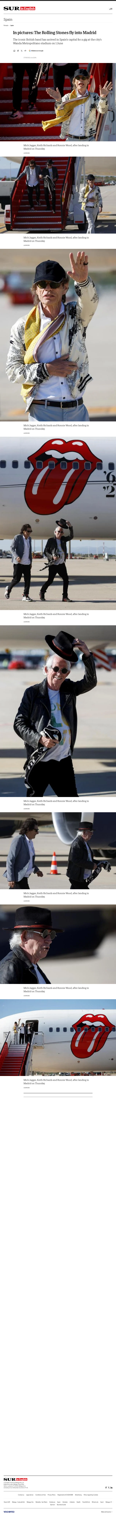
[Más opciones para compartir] (25, 50)
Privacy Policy (52, 1495)
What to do (95, 1502)
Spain (8, 19)
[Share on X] (21, 50)
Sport (102, 1502)
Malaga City (30, 1502)
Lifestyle (72, 1502)
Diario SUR (7, 1502)
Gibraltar (65, 1502)
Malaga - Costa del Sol (18, 1502)
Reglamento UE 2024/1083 (65, 1495)
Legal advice (29, 1495)
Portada (6, 25)
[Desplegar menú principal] (110, 9)
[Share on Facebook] (18, 50)
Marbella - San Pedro (41, 1502)
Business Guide (61, 1505)
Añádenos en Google (37, 51)
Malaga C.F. (109, 1502)
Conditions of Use (40, 1495)
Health (78, 1502)
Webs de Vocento (106, 1512)
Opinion (52, 1505)
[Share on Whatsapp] (14, 50)
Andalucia (52, 1502)
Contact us (21, 1495)
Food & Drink (86, 1502)
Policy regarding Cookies (91, 1495)
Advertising (78, 1495)
